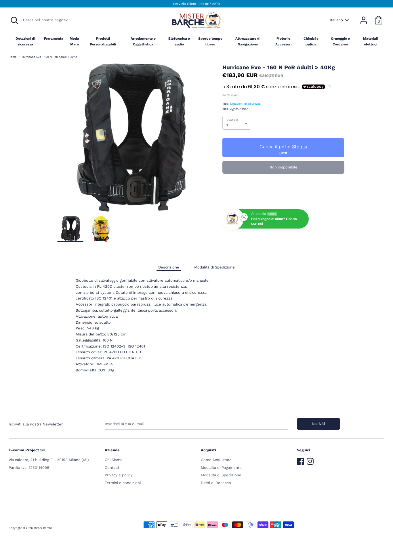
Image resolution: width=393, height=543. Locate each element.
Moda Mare (74, 41)
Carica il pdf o (283, 146)
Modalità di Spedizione (214, 267)
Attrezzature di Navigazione (247, 41)
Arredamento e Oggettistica (143, 41)
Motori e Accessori (283, 41)
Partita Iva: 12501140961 (30, 467)
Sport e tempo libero (210, 41)
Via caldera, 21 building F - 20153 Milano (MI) (49, 460)
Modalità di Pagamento (221, 467)
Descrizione (168, 267)
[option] (131, 140)
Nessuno (233, 95)
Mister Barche (43, 527)
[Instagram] (310, 460)
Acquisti (208, 450)
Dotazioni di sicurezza (25, 41)
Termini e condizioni (123, 483)
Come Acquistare (216, 460)
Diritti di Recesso (216, 483)
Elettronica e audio (179, 41)
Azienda (112, 450)
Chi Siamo (114, 460)
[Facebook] (300, 460)
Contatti (112, 467)
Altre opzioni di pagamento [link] (283, 197)
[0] (378, 17)
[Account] (363, 17)
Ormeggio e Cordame (340, 41)
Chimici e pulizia (311, 41)
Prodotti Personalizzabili (103, 41)
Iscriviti (318, 423)
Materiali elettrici (370, 41)
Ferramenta (53, 39)
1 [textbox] (227, 125)
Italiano (336, 20)
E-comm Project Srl (27, 450)
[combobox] (236, 123)
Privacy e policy (119, 475)
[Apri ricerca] (14, 20)
